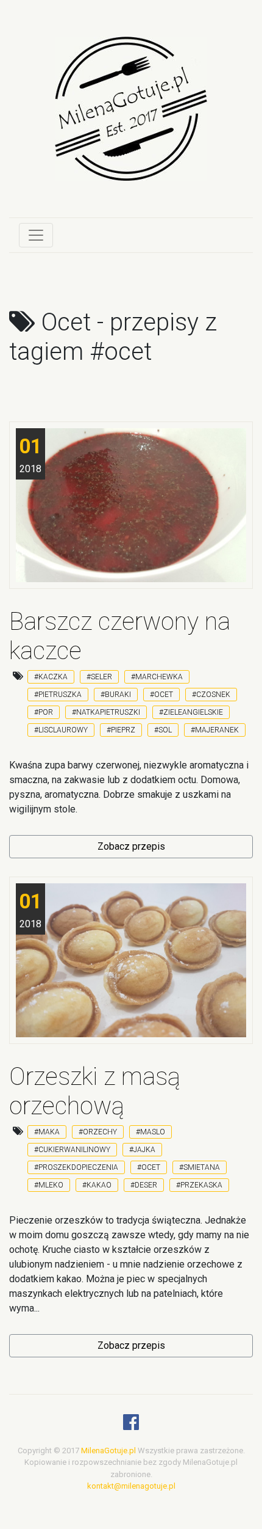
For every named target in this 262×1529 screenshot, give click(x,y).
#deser (143, 1185)
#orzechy (98, 1132)
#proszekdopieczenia (76, 1167)
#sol (163, 730)
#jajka (142, 1149)
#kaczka (51, 677)
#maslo (150, 1132)
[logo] (131, 117)
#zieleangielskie (191, 712)
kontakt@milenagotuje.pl (131, 1486)
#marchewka (157, 677)
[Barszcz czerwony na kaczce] (131, 505)
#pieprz (121, 730)
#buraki (116, 694)
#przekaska (199, 1185)
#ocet (161, 694)
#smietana (199, 1167)
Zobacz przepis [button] (131, 846)
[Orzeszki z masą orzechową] (131, 960)
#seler (99, 677)
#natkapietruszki (106, 712)
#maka (47, 1132)
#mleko (48, 1185)
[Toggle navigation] (36, 235)
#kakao (97, 1185)
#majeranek (215, 730)
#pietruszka (58, 694)
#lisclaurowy (61, 730)
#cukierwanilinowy (72, 1149)
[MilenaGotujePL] (131, 1426)
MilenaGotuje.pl (108, 1450)
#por (43, 712)
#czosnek (211, 694)
